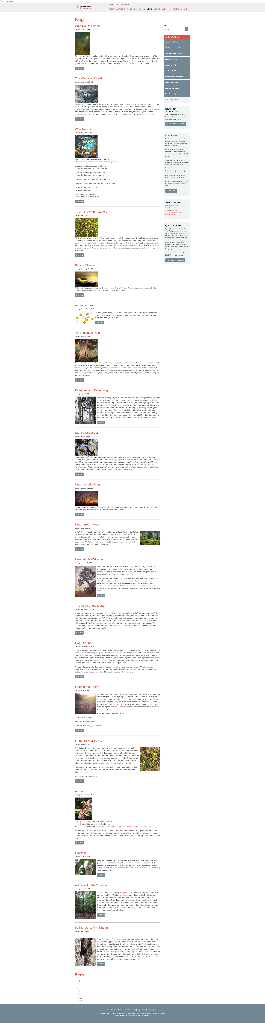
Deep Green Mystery (88, 524)
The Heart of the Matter (90, 605)
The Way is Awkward (88, 78)
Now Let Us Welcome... (90, 559)
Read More (79, 68)
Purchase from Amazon (175, 260)
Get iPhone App (170, 214)
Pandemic (119, 707)
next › (81, 998)
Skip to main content (7, 1)
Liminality (81, 853)
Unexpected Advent (88, 484)
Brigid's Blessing (85, 265)
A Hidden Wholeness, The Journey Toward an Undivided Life (129, 826)
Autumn (80, 791)
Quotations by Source (172, 208)
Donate (157, 9)
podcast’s (127, 893)
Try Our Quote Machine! (173, 212)
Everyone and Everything (91, 390)
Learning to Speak (87, 686)
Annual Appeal (84, 305)
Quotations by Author (172, 205)
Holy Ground (83, 643)
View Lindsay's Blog (171, 99)
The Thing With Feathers (91, 211)
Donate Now (171, 190)
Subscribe (166, 9)
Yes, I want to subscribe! (175, 124)
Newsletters (132, 9)
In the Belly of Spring (88, 740)
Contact (175, 9)
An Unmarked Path (87, 332)
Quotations (120, 9)
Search (184, 9)
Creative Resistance (88, 25)
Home (108, 1010)
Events (142, 9)
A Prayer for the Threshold (92, 885)
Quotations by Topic (171, 210)
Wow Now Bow (85, 129)
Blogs (149, 9)
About (111, 9)
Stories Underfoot (86, 432)
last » (81, 1001)
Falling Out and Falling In (91, 927)
